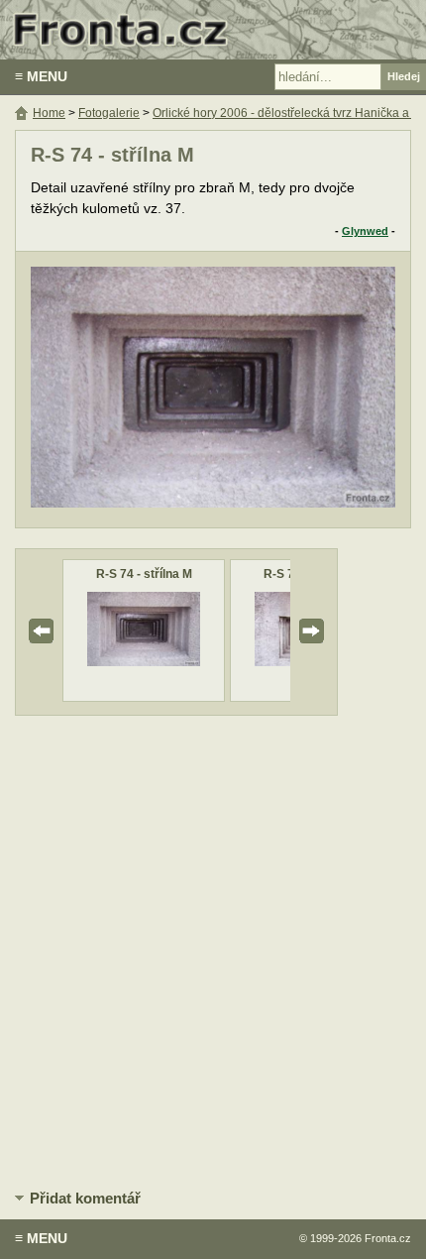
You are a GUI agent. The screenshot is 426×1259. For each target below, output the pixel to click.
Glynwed (365, 231)
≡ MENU (41, 76)
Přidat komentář (85, 1198)
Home (49, 113)
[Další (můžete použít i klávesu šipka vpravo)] (321, 389)
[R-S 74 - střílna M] (143, 661)
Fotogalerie (109, 113)
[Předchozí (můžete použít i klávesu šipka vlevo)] (105, 389)
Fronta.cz (388, 1238)
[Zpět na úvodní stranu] (213, 29)
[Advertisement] (213, 949)
